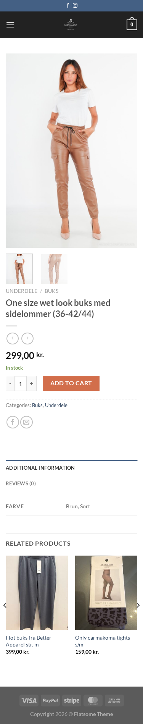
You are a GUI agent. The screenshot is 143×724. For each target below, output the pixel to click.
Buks (51, 291)
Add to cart (71, 383)
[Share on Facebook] (12, 422)
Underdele (21, 291)
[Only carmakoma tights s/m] (106, 593)
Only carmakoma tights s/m (102, 641)
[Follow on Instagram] (75, 5)
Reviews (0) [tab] (21, 483)
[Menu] (10, 24)
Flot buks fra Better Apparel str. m (28, 641)
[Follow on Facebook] (68, 5)
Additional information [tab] (40, 468)
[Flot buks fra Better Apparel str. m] (37, 593)
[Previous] (18, 150)
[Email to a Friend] (26, 422)
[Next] (125, 150)
